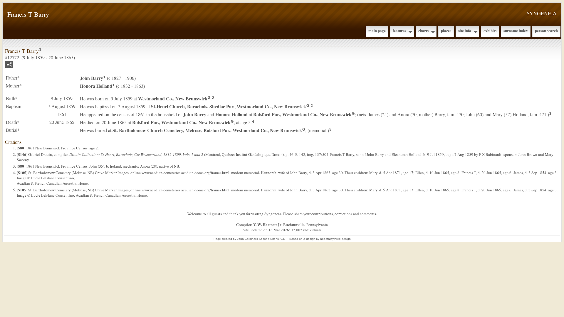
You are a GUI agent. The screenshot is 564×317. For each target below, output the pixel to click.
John (91, 78)
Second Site (267, 238)
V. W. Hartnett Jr (267, 224)
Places (446, 30)
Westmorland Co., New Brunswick (172, 98)
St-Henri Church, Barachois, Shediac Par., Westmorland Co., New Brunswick (228, 106)
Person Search (546, 30)
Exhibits (490, 30)
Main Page (377, 30)
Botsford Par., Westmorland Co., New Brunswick (302, 114)
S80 (21, 148)
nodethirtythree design (335, 238)
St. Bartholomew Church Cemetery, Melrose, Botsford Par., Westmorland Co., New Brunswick (207, 130)
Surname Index (515, 30)
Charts (423, 30)
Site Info (464, 30)
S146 (22, 154)
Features (399, 30)
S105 (22, 172)
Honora (96, 85)
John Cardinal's (247, 238)
